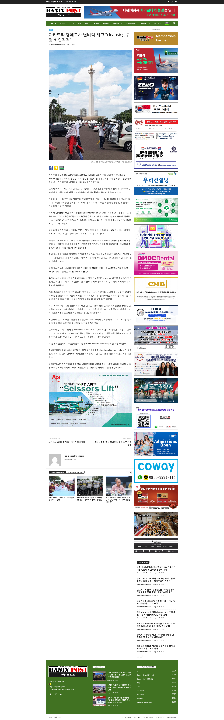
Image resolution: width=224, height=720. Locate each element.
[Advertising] (90, 399)
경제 (79, 23)
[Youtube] (176, 2)
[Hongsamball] (156, 88)
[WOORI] (156, 183)
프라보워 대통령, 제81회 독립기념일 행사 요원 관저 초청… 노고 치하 (156, 647)
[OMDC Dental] (156, 263)
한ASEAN (140, 695)
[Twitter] (172, 2)
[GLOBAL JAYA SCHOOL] (156, 390)
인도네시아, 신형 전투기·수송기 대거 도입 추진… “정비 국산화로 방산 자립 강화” (156, 613)
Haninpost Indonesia (58, 44)
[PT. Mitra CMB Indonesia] (156, 289)
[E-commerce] (156, 236)
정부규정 (144, 23)
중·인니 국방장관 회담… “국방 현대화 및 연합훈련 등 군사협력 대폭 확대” (155, 635)
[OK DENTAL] (156, 157)
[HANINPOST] (156, 418)
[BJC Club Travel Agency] (156, 337)
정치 (70, 23)
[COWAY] (156, 471)
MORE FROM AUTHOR (75, 472)
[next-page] (130, 472)
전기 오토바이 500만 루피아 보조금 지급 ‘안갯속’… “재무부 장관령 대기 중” (118, 499)
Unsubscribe (160, 717)
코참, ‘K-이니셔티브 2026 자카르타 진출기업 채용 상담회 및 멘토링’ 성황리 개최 (156, 568)
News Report (171, 717)
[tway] (156, 60)
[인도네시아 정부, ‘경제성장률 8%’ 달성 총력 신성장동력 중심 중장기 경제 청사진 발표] (99, 701)
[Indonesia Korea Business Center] (156, 109)
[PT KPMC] (156, 130)
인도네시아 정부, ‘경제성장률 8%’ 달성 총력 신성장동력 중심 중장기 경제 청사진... (118, 699)
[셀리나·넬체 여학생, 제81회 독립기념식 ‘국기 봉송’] (62, 486)
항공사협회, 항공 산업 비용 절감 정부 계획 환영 (113, 443)
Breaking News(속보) (144, 702)
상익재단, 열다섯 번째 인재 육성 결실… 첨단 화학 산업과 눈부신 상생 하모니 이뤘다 (156, 579)
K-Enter (156, 23)
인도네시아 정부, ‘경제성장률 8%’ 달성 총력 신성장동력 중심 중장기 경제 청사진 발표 (156, 590)
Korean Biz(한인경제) (145, 679)
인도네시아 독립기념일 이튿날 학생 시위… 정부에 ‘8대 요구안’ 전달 (89, 498)
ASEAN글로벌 (130, 23)
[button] (174, 23)
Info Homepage (148, 717)
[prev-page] (127, 472)
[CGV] (156, 545)
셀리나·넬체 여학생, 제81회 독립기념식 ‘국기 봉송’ (61, 498)
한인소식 (106, 23)
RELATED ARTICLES (57, 472)
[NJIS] (156, 444)
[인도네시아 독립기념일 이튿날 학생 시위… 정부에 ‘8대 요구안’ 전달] (90, 486)
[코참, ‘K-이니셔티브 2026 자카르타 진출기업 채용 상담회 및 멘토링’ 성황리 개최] (99, 676)
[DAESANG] (156, 497)
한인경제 (116, 23)
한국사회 (140, 698)
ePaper (62, 23)
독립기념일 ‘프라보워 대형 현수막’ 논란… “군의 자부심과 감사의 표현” (156, 602)
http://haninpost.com (70, 459)
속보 (52, 23)
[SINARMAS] (156, 364)
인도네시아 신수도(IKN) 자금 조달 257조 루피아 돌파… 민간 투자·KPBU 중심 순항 (156, 624)
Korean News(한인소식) (145, 675)
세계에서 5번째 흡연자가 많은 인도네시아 (67, 442)
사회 (86, 23)
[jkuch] (156, 524)
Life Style (95, 23)
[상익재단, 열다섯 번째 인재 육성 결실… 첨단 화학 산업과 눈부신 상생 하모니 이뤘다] (99, 688)
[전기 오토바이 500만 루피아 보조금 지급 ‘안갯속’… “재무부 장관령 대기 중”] (119, 486)
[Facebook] (168, 2)
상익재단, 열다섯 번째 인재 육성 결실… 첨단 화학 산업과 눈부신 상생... (119, 687)
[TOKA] (156, 314)
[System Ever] (156, 210)
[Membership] (156, 38)
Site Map (137, 717)
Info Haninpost (126, 717)
